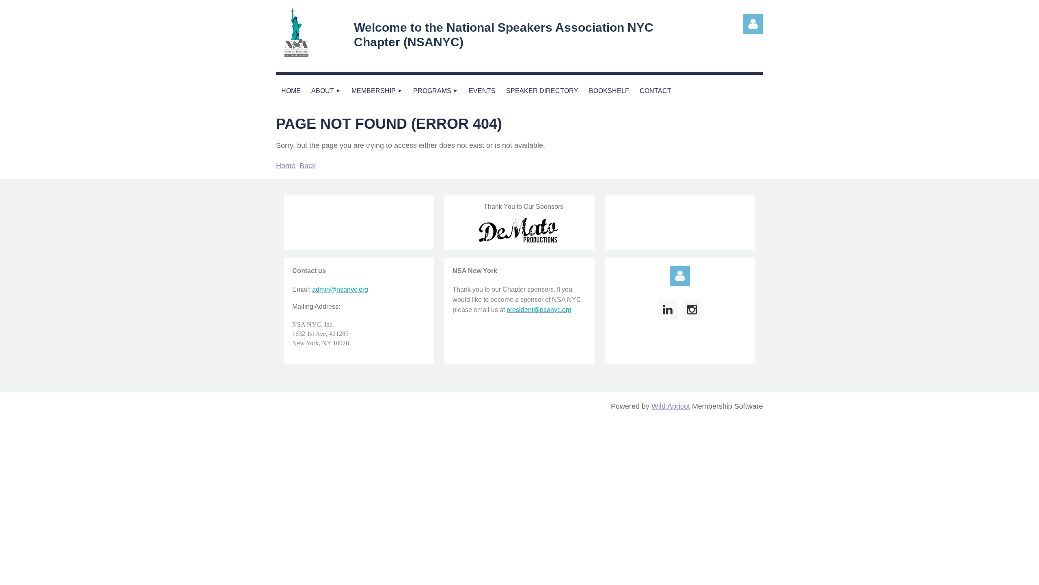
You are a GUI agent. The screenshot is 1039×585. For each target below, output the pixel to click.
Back (308, 166)
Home (285, 166)
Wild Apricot (670, 406)
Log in (680, 276)
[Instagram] (692, 309)
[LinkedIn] (667, 309)
